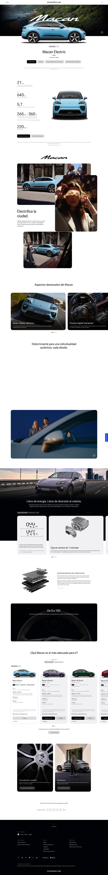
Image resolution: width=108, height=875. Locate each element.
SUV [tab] (20, 666)
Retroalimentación (106, 437)
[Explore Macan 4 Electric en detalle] (54, 673)
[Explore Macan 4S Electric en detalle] (83, 673)
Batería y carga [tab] (32, 512)
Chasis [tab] (37, 512)
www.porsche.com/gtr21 (36, 120)
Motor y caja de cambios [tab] (22, 512)
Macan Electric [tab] (14, 666)
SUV (57, 46)
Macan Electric (52, 46)
